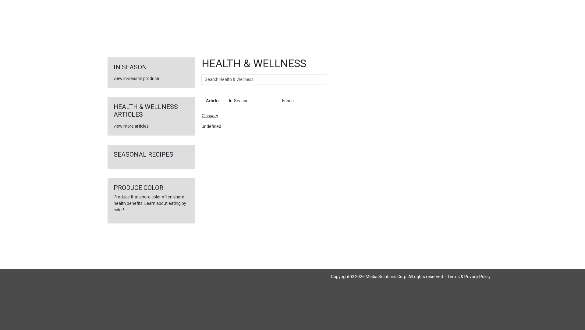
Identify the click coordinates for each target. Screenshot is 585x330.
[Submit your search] (333, 79)
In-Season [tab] (239, 100)
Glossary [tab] (265, 100)
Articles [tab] (213, 100)
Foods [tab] (288, 100)
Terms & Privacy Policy (469, 276)
